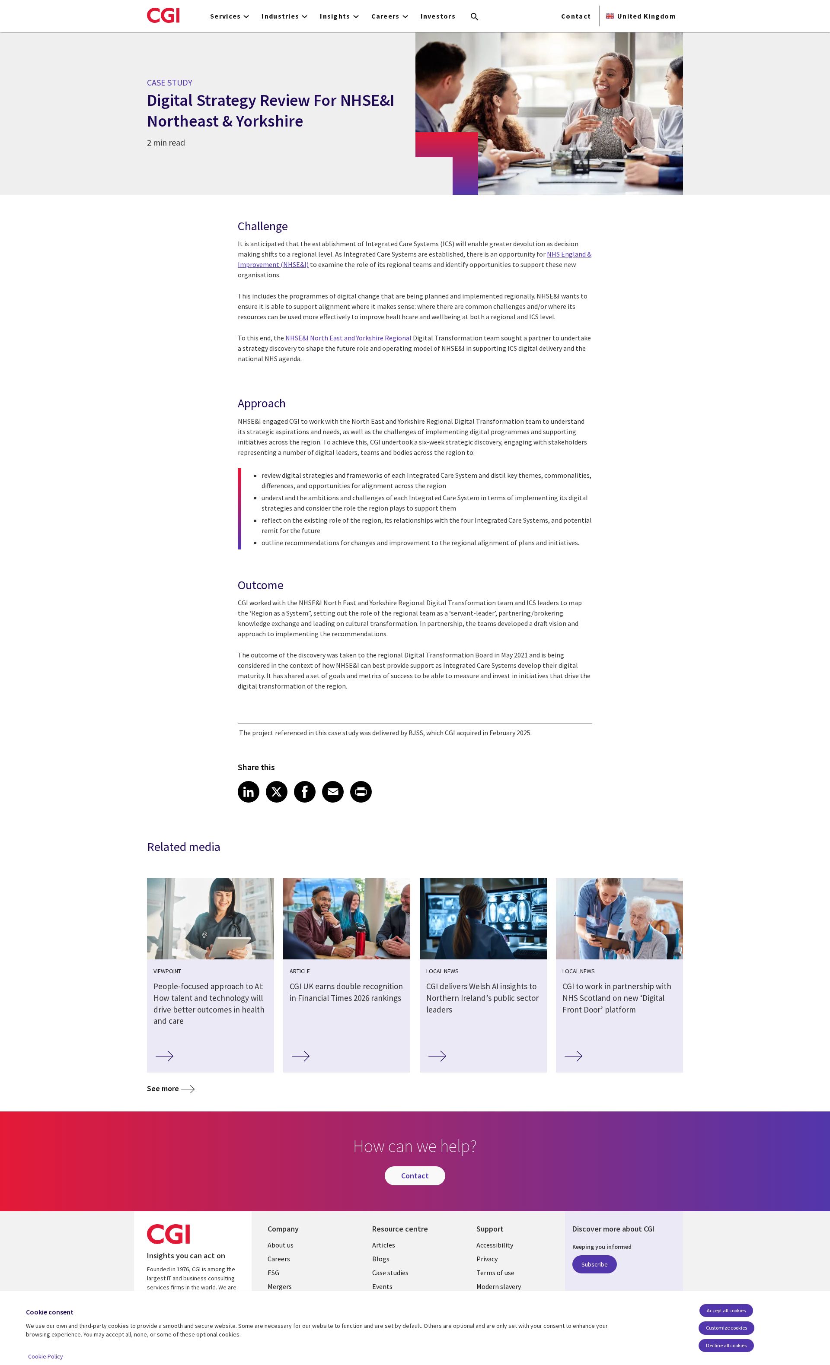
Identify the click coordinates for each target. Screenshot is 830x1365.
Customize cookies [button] (726, 1327)
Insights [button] (335, 16)
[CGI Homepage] (163, 15)
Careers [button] (385, 16)
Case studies (390, 1272)
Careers (279, 1258)
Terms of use (495, 1272)
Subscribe (594, 1264)
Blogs (380, 1258)
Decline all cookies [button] (726, 1345)
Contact (576, 16)
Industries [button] (280, 16)
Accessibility (494, 1245)
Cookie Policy (45, 1356)
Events (382, 1286)
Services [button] (225, 16)
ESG (273, 1272)
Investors (438, 16)
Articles (383, 1245)
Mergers (280, 1286)
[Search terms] (474, 17)
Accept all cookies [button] (726, 1310)
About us (281, 1245)
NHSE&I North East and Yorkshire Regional (348, 337)
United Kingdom (646, 16)
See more (163, 1088)
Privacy (487, 1258)
